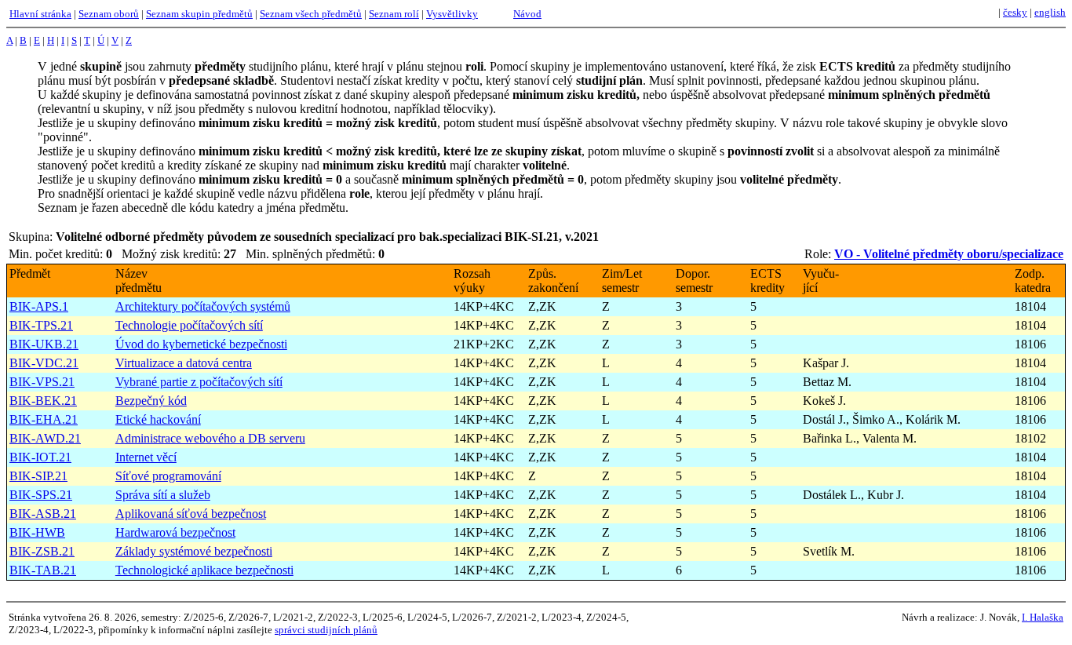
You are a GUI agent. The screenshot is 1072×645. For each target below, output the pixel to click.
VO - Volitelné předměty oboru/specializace (948, 254)
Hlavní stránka (40, 14)
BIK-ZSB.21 (42, 551)
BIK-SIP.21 (38, 476)
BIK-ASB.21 (42, 513)
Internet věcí (146, 457)
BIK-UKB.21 (43, 344)
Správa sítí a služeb (162, 494)
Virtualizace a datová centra (183, 363)
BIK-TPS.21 (41, 325)
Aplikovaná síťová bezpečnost (190, 513)
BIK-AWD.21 (45, 438)
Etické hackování (158, 419)
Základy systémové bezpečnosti (193, 551)
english (1050, 12)
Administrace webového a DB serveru (210, 438)
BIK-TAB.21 (42, 570)
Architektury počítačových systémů (202, 306)
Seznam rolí (394, 14)
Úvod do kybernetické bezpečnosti (201, 344)
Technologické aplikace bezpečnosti (204, 570)
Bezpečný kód (151, 400)
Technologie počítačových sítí (189, 325)
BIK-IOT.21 (40, 457)
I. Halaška (1042, 617)
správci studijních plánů (326, 630)
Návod (527, 14)
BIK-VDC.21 (43, 363)
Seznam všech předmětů (311, 14)
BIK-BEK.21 (43, 400)
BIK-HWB (37, 532)
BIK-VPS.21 (42, 381)
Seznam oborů (108, 14)
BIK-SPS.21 (40, 494)
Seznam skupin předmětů (199, 14)
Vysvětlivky (452, 14)
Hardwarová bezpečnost (175, 532)
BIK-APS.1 (38, 306)
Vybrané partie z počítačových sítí (199, 381)
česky (1015, 12)
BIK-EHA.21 (43, 419)
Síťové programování (168, 476)
